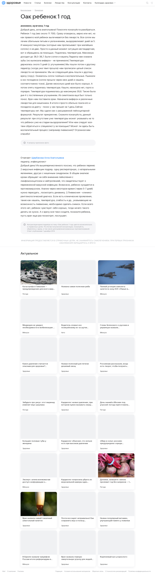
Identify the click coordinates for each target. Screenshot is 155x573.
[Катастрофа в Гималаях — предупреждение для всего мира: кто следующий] (39, 278)
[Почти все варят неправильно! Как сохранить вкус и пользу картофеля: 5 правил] (77, 510)
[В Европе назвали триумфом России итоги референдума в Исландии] (39, 549)
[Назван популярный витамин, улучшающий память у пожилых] (116, 510)
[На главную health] (13, 3)
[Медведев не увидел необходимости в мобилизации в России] (39, 317)
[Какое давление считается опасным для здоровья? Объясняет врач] (39, 355)
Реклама (21, 571)
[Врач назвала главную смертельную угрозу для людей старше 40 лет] (77, 549)
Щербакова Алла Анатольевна (47, 157)
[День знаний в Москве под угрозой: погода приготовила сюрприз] (116, 394)
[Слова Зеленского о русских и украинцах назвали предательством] (116, 317)
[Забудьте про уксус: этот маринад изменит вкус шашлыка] (39, 394)
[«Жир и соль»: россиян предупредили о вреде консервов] (116, 433)
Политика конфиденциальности (139, 571)
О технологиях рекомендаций (115, 571)
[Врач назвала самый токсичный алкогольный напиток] (39, 510)
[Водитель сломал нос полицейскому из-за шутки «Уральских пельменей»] (77, 317)
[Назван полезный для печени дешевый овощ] (77, 355)
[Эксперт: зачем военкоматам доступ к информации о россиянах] (39, 471)
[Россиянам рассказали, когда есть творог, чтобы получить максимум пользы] (116, 355)
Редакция (58, 571)
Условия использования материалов (77, 571)
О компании (11, 571)
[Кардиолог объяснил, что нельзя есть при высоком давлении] (77, 433)
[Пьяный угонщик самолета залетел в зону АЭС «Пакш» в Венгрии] (116, 278)
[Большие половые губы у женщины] (39, 433)
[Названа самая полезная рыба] (77, 278)
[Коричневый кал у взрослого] (116, 549)
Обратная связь (97, 571)
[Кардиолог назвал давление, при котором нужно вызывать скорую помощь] (77, 394)
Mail (3, 571)
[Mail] (3, 3)
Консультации (26, 10)
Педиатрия (39, 10)
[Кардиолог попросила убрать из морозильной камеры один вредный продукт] (77, 471)
